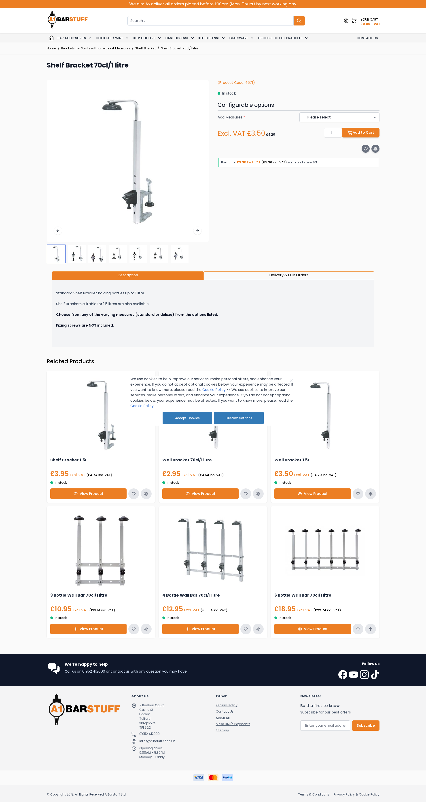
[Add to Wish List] (366, 149)
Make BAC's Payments (233, 724)
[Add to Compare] (375, 149)
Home (51, 48)
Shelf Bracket (145, 48)
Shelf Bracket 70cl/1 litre (179, 48)
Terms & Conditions (313, 794)
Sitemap (222, 730)
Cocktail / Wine (109, 38)
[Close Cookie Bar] (291, 381)
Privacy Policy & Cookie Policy (356, 794)
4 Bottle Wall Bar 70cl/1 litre (191, 595)
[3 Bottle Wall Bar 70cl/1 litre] (101, 550)
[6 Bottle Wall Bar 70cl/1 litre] (325, 550)
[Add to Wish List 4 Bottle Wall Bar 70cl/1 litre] (245, 629)
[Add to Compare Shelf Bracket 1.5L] (146, 493)
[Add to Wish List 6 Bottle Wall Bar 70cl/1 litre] (358, 629)
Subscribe (366, 725)
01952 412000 (93, 671)
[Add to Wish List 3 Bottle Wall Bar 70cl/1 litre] (133, 629)
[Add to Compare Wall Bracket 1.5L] (370, 493)
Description (128, 275)
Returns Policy (226, 705)
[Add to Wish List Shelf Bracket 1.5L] (133, 493)
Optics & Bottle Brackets (280, 38)
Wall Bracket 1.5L (292, 460)
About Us (223, 717)
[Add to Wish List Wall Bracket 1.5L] (358, 493)
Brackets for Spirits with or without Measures (95, 48)
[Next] (197, 231)
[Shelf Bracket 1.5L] (101, 415)
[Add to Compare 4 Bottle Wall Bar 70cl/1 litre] (258, 629)
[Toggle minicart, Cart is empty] (354, 20)
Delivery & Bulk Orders (288, 275)
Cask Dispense (177, 38)
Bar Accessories (71, 38)
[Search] (299, 20)
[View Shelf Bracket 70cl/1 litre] (56, 254)
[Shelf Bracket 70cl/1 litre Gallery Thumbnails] (118, 254)
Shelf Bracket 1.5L (68, 460)
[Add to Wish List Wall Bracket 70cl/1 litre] (245, 493)
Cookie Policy (214, 389)
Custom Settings (239, 418)
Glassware (238, 38)
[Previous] (58, 231)
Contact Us (367, 38)
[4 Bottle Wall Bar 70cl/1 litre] (213, 550)
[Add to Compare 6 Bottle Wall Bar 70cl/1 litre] (370, 629)
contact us (120, 671)
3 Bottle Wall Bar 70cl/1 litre (78, 595)
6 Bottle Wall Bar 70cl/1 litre (302, 595)
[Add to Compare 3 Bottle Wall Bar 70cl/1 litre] (146, 629)
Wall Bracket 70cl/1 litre (187, 460)
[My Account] (346, 20)
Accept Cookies (187, 418)
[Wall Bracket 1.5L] (325, 415)
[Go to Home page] (68, 21)
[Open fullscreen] (128, 161)
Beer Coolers (144, 38)
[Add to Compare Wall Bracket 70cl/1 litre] (258, 493)
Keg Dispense (208, 38)
